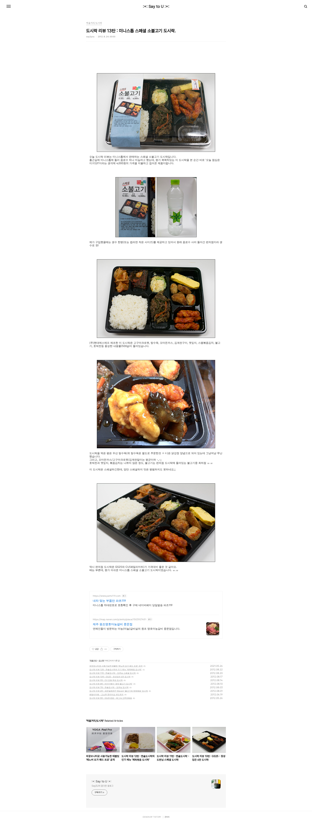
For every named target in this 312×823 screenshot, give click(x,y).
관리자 (167, 817)
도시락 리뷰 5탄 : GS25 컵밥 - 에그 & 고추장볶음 (110, 698)
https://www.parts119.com (107, 595)
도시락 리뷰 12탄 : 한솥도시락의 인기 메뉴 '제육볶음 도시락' (115, 669)
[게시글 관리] (106, 649)
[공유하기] (102, 649)
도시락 (101, 660)
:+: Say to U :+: (156, 6)
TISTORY (157, 817)
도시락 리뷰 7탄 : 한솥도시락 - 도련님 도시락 (109, 687)
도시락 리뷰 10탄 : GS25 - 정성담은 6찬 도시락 (109, 676)
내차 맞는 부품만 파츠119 (109, 600)
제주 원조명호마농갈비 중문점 (112, 624)
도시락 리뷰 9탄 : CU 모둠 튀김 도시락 (106, 680)
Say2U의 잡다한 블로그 (102, 786)
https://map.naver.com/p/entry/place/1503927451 (119, 619)
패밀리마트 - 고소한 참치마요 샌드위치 (106, 694)
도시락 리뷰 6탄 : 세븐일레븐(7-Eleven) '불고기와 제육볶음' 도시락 (118, 691)
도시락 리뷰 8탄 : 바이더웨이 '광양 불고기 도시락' (110, 684)
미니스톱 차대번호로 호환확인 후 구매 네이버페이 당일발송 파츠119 (132, 605)
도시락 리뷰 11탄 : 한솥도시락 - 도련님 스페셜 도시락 (112, 673)
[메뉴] (8, 6)
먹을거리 (93, 660)
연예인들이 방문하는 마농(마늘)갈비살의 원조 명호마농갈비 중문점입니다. (136, 628)
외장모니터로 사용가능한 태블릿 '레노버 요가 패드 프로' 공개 (116, 666)
